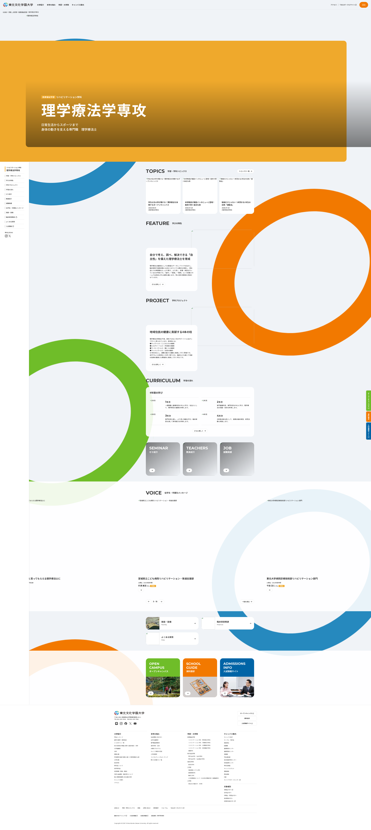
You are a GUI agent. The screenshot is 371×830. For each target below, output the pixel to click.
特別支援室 (227, 765)
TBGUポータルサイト (347, 5)
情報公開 (116, 754)
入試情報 (9, 226)
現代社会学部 (191, 753)
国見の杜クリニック (120, 816)
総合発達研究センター (230, 760)
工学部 (189, 767)
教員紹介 (9, 199)
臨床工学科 (191, 775)
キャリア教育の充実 (156, 751)
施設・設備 (9, 212)
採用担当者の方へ (229, 801)
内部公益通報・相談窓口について (123, 774)
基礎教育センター (229, 748)
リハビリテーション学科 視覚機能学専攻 (199, 748)
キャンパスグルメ (229, 768)
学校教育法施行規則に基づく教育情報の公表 (126, 757)
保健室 (226, 754)
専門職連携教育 (155, 743)
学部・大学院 (63, 5)
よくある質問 (10, 222)
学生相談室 (227, 757)
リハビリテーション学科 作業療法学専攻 (199, 742)
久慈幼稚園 (133, 816)
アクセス (334, 5)
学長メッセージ (118, 737)
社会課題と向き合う (156, 737)
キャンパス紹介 (228, 737)
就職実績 (9, 203)
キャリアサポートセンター (231, 780)
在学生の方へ (228, 793)
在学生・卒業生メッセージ (14, 208)
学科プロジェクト (12, 185)
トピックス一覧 (244, 171)
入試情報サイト (368, 430)
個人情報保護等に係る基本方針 (123, 777)
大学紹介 (40, 5)
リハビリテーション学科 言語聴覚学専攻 (199, 745)
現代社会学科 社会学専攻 (195, 756)
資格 (139, 808)
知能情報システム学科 (194, 770)
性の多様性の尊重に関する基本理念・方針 (126, 746)
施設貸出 (226, 743)
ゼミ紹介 (9, 194)
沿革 (115, 751)
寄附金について (118, 765)
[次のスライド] (161, 602)
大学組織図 (117, 748)
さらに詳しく (156, 284)
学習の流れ (9, 190)
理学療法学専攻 (13, 170)
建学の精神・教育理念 (120, 740)
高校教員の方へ (228, 798)
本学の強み (51, 5)
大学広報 (116, 760)
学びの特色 (9, 180)
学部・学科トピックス (13, 176)
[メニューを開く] (363, 5)
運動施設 (226, 771)
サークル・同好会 (229, 740)
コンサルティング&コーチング (159, 757)
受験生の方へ (228, 790)
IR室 (225, 777)
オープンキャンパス (368, 399)
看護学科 (190, 751)
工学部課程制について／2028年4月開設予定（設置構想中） (204, 778)
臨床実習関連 (10, 217)
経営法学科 (191, 764)
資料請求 (368, 416)
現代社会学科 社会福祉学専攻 (196, 759)
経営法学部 (190, 762)
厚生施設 (226, 774)
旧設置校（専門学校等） (158, 816)
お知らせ (116, 808)
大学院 (189, 781)
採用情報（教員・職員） (121, 771)
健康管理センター (229, 751)
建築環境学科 (191, 773)
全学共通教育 (154, 740)
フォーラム (164, 808)
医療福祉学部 (191, 737)
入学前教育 (154, 754)
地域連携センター (229, 763)
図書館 (226, 746)
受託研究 (116, 763)
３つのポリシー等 (119, 743)
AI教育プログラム (156, 748)
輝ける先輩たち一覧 (156, 760)
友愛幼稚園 (143, 816)
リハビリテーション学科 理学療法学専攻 (199, 740)
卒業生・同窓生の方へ (230, 795)
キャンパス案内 (78, 5)
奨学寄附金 (117, 768)
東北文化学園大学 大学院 (195, 784)
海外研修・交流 (155, 746)
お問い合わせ (147, 808)
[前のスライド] (149, 602)
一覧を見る (246, 602)
